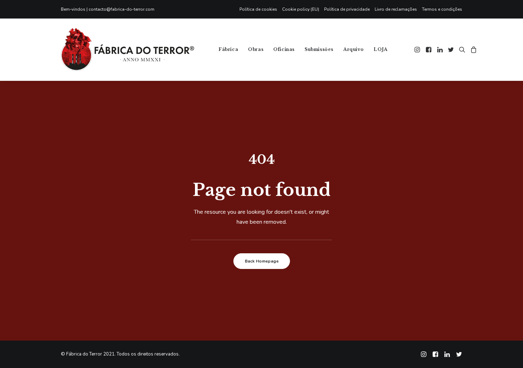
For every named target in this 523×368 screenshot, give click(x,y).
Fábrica (228, 49)
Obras (255, 49)
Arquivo (353, 49)
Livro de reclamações (396, 9)
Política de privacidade (347, 9)
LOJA (380, 49)
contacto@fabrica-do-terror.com (121, 9)
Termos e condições (442, 9)
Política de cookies (258, 9)
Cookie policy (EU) (300, 9)
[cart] (472, 50)
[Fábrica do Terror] (127, 49)
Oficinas (284, 49)
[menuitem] (259, 9)
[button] (417, 50)
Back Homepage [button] (262, 261)
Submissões (319, 49)
